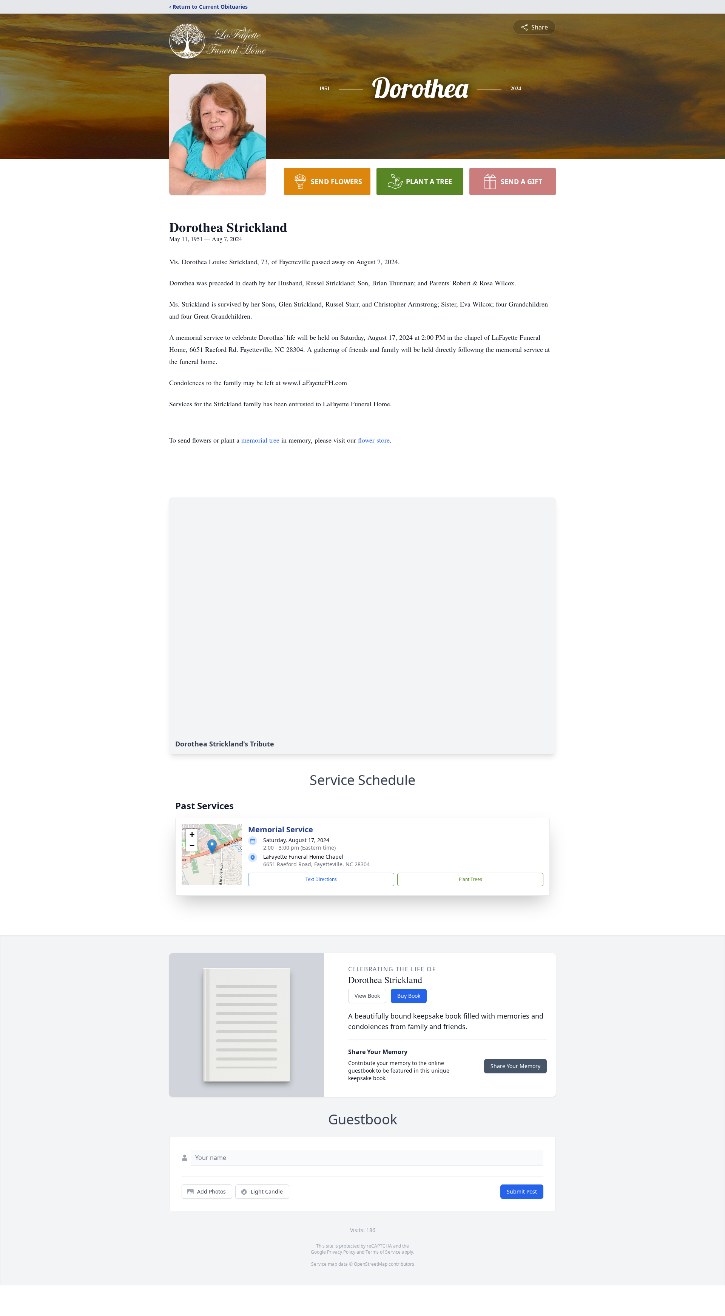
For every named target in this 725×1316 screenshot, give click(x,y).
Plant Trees (470, 879)
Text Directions (321, 879)
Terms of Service (383, 1252)
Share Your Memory (515, 1066)
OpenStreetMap (370, 1264)
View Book (367, 995)
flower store (374, 439)
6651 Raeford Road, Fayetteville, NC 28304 (316, 864)
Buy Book (408, 995)
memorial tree (260, 439)
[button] (212, 847)
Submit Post (522, 1191)
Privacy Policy (341, 1252)
